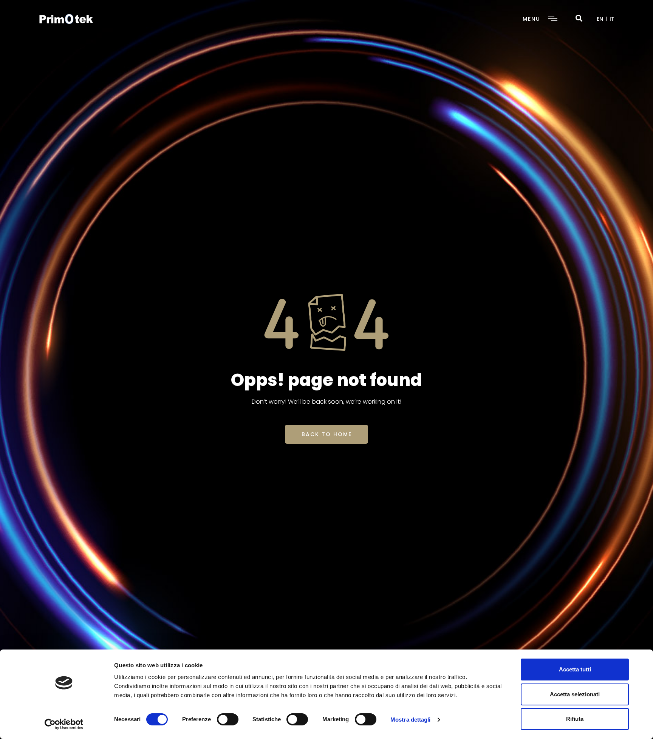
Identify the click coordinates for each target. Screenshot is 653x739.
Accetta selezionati (575, 694)
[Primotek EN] (66, 18)
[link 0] (64, 724)
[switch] (227, 719)
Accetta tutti (575, 669)
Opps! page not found (326, 380)
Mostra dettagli (410, 719)
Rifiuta (574, 719)
